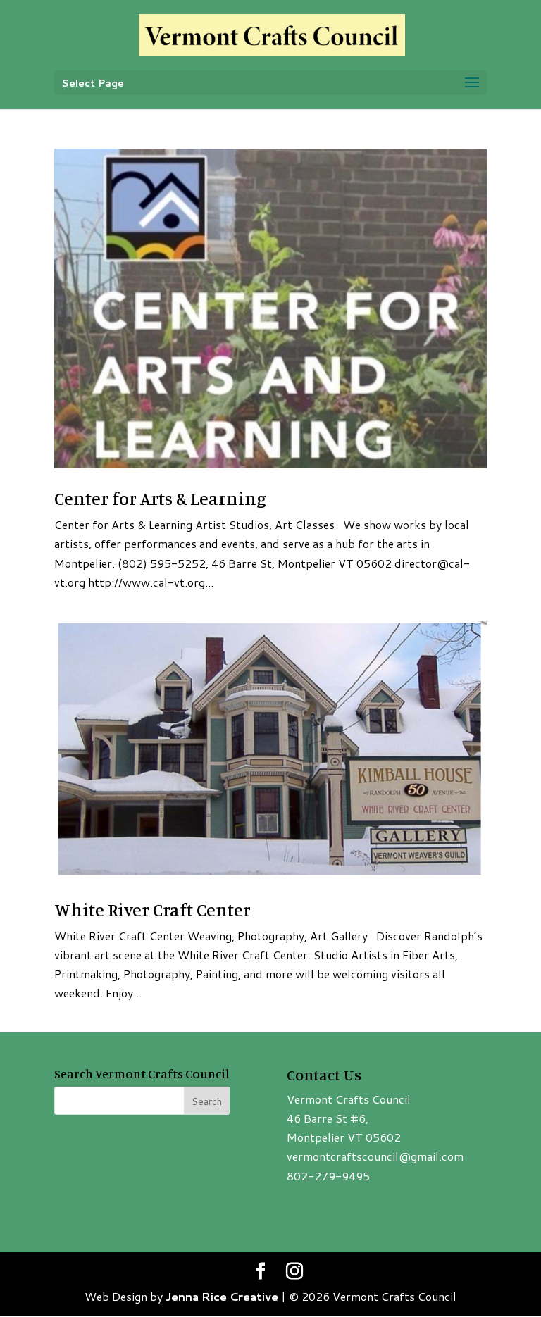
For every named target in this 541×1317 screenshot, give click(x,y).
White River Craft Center (152, 909)
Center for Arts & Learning (160, 498)
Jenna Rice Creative (222, 1296)
